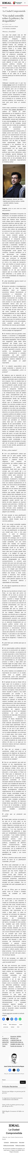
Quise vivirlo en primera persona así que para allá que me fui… (13, 1105)
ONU (18, 1027)
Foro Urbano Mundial (15, 109)
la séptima (13, 121)
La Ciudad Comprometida (14, 11)
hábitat (12, 1027)
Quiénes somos (14, 1142)
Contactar (6, 1142)
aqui (8, 1013)
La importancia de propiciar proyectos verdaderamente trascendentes (12, 1098)
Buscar (4, 1079)
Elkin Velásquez (13, 1024)
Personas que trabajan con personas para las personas (13, 1092)
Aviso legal (21, 1142)
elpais (20, 1024)
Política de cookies (20, 1145)
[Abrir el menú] (25, 3)
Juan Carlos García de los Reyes (10, 26)
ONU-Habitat (7, 85)
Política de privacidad (8, 1145)
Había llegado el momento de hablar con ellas (13, 1112)
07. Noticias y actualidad (10, 28)
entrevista (5, 1027)
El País (4, 1024)
